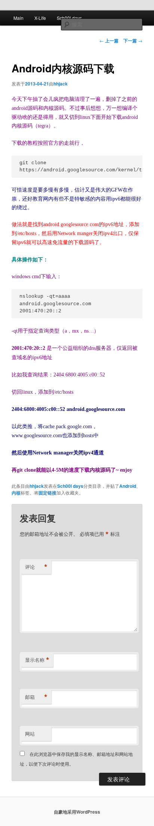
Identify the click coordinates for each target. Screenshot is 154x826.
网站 (30, 733)
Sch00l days (69, 18)
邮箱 (36, 697)
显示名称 (37, 660)
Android (127, 486)
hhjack (60, 83)
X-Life (40, 18)
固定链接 (47, 492)
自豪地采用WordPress (77, 811)
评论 (36, 567)
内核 (16, 492)
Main (18, 18)
